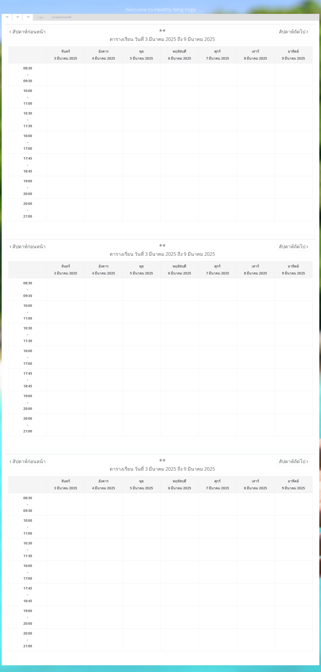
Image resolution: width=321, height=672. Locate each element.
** (7, 17)
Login (41, 17)
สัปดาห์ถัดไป (292, 31)
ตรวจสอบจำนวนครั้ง (61, 17)
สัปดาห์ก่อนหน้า (28, 31)
